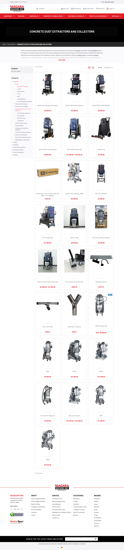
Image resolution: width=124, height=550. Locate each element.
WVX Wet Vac (101, 149)
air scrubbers (93, 50)
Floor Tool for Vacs (47, 326)
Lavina (19, 89)
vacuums (77, 50)
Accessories (20, 120)
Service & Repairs (36, 509)
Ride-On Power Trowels (21, 123)
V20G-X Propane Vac (101, 326)
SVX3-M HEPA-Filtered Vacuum (48, 149)
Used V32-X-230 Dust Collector (101, 237)
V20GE (48, 459)
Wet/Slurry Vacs (21, 118)
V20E (101, 415)
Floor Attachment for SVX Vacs (74, 282)
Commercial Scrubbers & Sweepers (21, 129)
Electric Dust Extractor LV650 (74, 193)
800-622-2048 (109, 2)
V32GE (101, 371)
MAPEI (96, 501)
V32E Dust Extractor (74, 415)
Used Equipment (21, 99)
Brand (16, 84)
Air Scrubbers (20, 115)
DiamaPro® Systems (22, 86)
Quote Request (56, 504)
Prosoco (96, 523)
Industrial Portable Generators (23, 137)
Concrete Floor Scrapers (21, 106)
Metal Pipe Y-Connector (74, 326)
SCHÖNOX (97, 518)
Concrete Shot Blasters (21, 134)
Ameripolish (97, 520)
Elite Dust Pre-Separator (48, 415)
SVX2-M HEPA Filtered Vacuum (101, 105)
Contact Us (55, 518)
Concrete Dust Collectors (23, 113)
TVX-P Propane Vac (47, 237)
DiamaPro (97, 498)
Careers (33, 515)
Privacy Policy (56, 507)
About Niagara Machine (38, 498)
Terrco (19, 94)
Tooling (21, 16)
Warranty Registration (58, 501)
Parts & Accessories (97, 16)
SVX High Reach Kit (101, 282)
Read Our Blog (35, 504)
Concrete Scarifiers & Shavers (23, 132)
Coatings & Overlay (76, 16)
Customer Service (57, 498)
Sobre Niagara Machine (38, 501)
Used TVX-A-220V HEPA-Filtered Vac (47, 282)
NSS (18, 96)
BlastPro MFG (20, 91)
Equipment (8, 16)
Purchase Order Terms (58, 509)
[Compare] (56, 84)
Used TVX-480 (74, 237)
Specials (115, 16)
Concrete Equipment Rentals (24, 101)
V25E (47, 371)
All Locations (14, 506)
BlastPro (96, 507)
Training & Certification (38, 507)
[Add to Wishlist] (56, 80)
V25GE (74, 371)
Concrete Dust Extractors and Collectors (23, 109)
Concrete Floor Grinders (21, 104)
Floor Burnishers (19, 125)
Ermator (96, 512)
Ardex (96, 515)
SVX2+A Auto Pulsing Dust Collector (48, 105)
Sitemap (82, 544)
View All (96, 526)
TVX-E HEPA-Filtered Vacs (74, 149)
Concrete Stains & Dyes (53, 16)
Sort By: (100, 67)
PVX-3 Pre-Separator (101, 193)
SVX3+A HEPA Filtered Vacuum (74, 105)
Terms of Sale (56, 515)
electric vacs (81, 55)
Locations (34, 512)
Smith (95, 509)
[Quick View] (56, 75)
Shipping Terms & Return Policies (61, 512)
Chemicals (34, 16)
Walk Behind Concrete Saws (22, 140)
